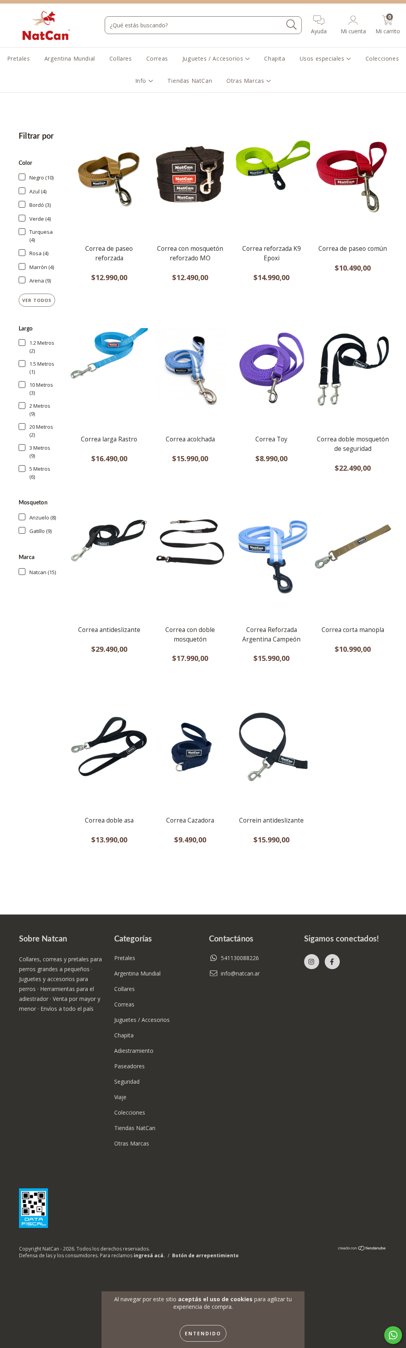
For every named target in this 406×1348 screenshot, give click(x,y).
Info (141, 80)
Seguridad (127, 1081)
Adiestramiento (133, 1050)
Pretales (18, 58)
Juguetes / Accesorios (213, 58)
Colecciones (382, 58)
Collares (120, 58)
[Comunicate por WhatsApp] (393, 1335)
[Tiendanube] (362, 1249)
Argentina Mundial (69, 58)
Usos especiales (323, 58)
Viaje (120, 1097)
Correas (157, 58)
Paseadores (129, 1066)
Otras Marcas (246, 80)
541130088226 (240, 958)
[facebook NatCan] (332, 961)
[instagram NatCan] (311, 961)
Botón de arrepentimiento (205, 1255)
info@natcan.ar (240, 973)
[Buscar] (291, 24)
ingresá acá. (149, 1255)
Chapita (274, 58)
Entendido (203, 1333)
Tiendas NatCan (189, 80)
